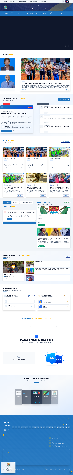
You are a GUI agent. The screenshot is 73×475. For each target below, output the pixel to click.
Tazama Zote (31, 295)
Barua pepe (44, 1)
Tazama (10, 218)
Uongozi (19, 1)
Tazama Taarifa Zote (65, 99)
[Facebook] (13, 427)
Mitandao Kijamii (12, 1)
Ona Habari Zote (66, 141)
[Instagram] (24, 427)
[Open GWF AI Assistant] (70, 472)
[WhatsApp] (47, 427)
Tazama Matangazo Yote (19, 222)
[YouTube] (49, 427)
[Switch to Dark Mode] (63, 1)
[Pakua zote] (31, 301)
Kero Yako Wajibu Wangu (35, 1)
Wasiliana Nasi (25, 1)
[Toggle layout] (14, 463)
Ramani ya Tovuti (67, 469)
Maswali (5, 1)
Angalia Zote (66, 202)
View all (68, 256)
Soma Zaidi (22, 89)
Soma (43, 112)
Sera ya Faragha (49, 469)
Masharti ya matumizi (58, 469)
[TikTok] (35, 427)
